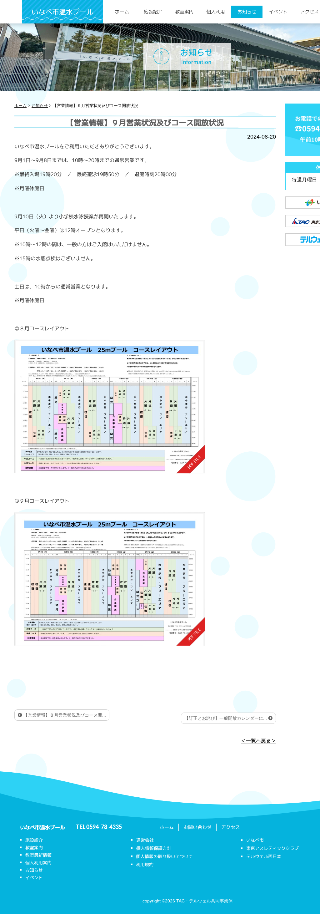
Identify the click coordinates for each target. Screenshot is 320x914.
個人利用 (215, 11)
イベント (278, 11)
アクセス (230, 827)
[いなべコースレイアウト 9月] (109, 579)
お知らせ (247, 11)
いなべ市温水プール (62, 12)
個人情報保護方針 (153, 848)
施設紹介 (153, 11)
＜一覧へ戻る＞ (258, 741)
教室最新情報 (38, 855)
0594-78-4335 (104, 827)
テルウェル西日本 (263, 856)
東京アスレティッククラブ (272, 848)
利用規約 (144, 864)
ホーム (122, 11)
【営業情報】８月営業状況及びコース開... (64, 715)
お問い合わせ (197, 827)
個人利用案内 (38, 863)
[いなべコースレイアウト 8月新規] (109, 406)
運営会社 (145, 840)
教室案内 (184, 11)
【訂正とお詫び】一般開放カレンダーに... (226, 718)
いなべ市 (255, 840)
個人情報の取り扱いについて (164, 856)
